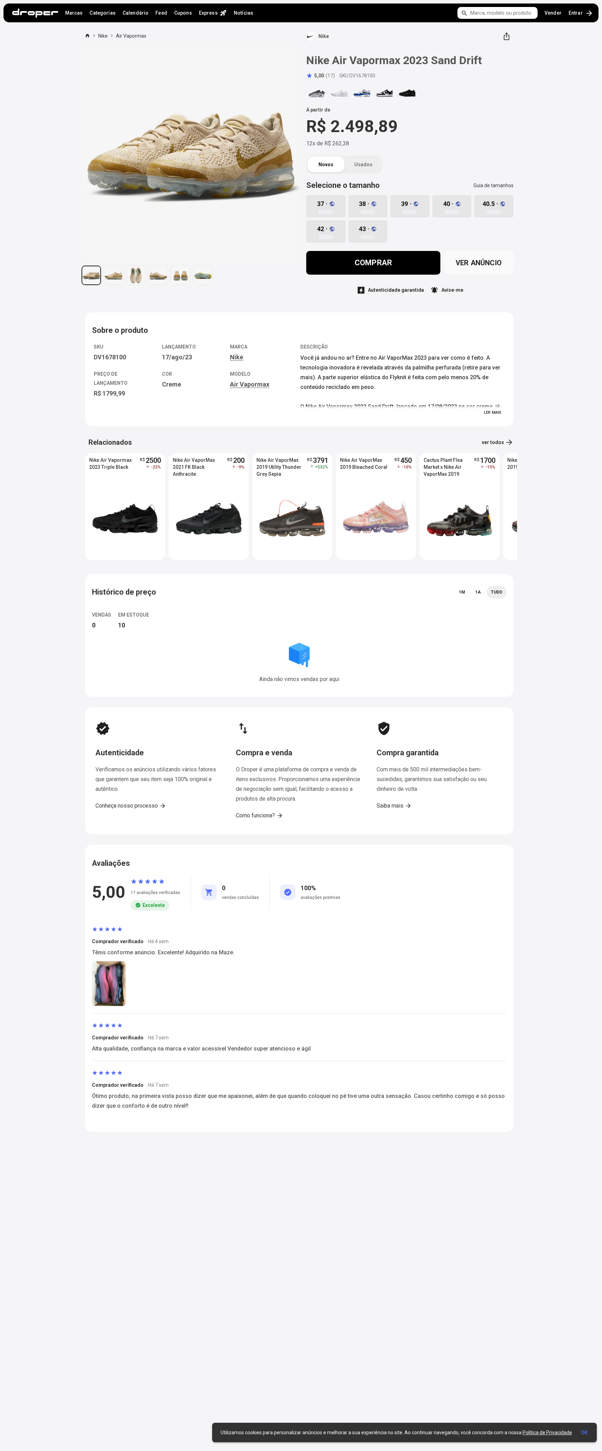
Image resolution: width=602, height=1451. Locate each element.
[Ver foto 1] (91, 275)
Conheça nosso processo (130, 805)
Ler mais (492, 412)
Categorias (102, 13)
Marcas (74, 13)
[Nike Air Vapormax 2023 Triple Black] (407, 93)
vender (553, 13)
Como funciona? (259, 815)
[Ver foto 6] (203, 275)
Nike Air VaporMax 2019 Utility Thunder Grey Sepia (278, 467)
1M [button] (462, 592)
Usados (363, 164)
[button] (320, 75)
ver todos (498, 442)
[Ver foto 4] (158, 275)
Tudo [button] (496, 592)
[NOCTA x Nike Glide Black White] (316, 93)
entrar (581, 13)
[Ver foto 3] (136, 275)
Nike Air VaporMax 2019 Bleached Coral (363, 463)
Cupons (183, 13)
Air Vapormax (131, 36)
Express (213, 12)
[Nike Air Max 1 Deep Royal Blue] (362, 93)
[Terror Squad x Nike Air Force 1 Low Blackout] (384, 93)
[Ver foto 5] (180, 275)
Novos (325, 164)
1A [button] (478, 592)
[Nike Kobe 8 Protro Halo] (339, 93)
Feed (161, 13)
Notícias (243, 13)
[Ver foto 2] (113, 275)
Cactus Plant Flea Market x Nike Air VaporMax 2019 (443, 467)
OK (584, 1432)
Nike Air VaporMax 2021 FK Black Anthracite (194, 467)
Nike (103, 36)
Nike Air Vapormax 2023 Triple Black (110, 463)
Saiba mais (394, 805)
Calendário (135, 13)
